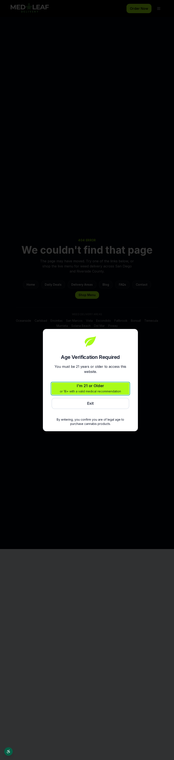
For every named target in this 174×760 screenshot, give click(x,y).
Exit (90, 403)
